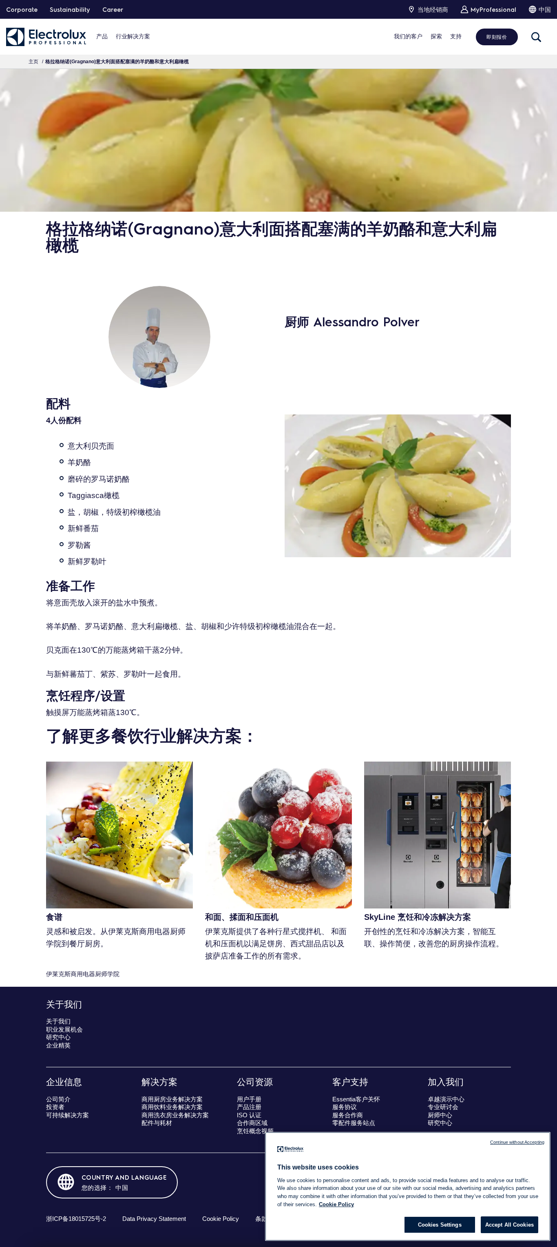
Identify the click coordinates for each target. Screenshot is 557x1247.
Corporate (22, 9)
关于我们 (58, 1021)
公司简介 (58, 1099)
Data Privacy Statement (154, 1218)
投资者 (55, 1106)
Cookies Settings (440, 1225)
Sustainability (70, 9)
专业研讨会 (443, 1106)
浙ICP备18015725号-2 (76, 1218)
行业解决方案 (133, 36)
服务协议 (344, 1106)
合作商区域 (252, 1122)
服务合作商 (347, 1115)
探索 (436, 36)
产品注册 (249, 1106)
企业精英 (58, 1045)
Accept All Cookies (509, 1225)
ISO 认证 (249, 1115)
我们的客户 (408, 36)
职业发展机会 (64, 1029)
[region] (407, 1186)
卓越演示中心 (446, 1099)
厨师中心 (440, 1115)
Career (112, 9)
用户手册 (249, 1099)
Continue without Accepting (517, 1142)
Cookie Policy (220, 1218)
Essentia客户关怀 (356, 1099)
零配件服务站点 (353, 1122)
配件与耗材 (156, 1122)
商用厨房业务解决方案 (172, 1099)
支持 (456, 36)
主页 (33, 61)
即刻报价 (496, 36)
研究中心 (58, 1037)
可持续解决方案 (67, 1115)
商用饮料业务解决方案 (172, 1106)
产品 (102, 36)
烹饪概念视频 (255, 1130)
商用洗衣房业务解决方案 (175, 1115)
